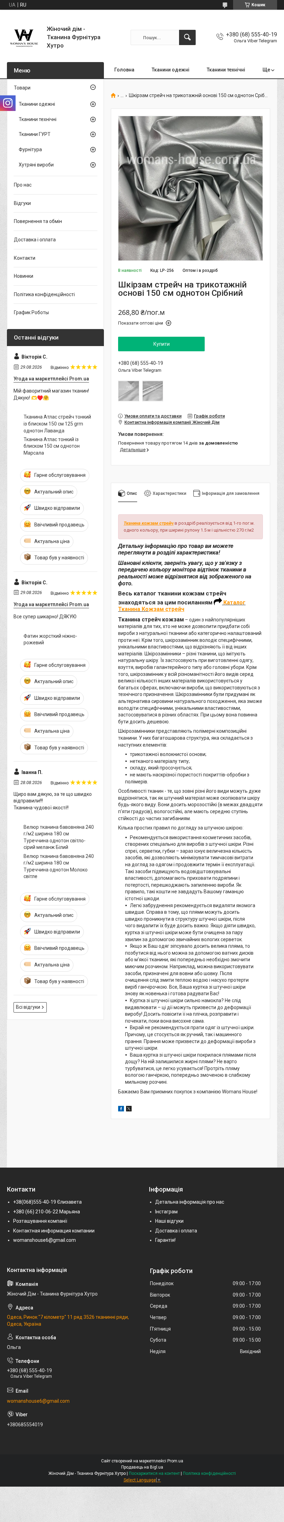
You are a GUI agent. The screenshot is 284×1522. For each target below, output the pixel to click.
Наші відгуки (169, 1221)
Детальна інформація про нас (189, 1202)
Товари (22, 88)
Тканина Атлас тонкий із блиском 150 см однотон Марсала (52, 446)
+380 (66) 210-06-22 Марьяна (46, 1211)
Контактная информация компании (54, 1230)
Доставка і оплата (35, 239)
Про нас (23, 185)
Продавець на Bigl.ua (142, 1467)
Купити (161, 344)
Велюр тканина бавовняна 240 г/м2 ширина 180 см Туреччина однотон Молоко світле (59, 866)
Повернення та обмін (38, 221)
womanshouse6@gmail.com (44, 1240)
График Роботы (31, 312)
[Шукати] (187, 37)
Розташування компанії (40, 1221)
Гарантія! (165, 1240)
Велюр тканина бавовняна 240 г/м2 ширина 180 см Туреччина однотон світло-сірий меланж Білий (59, 837)
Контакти (24, 258)
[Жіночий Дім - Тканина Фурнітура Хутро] (24, 37)
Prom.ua (175, 1461)
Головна (124, 69)
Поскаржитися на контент (154, 1473)
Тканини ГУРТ (35, 134)
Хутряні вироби (36, 164)
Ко (145, 609)
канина (131, 609)
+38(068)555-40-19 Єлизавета (47, 1202)
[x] (129, 1109)
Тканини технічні (226, 69)
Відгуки (22, 203)
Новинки (23, 276)
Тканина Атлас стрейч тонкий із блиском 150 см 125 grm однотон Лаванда (57, 423)
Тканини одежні (170, 69)
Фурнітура (30, 149)
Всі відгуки (28, 1007)
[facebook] (121, 1109)
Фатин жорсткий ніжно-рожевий (50, 639)
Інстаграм (166, 1211)
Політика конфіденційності (44, 294)
